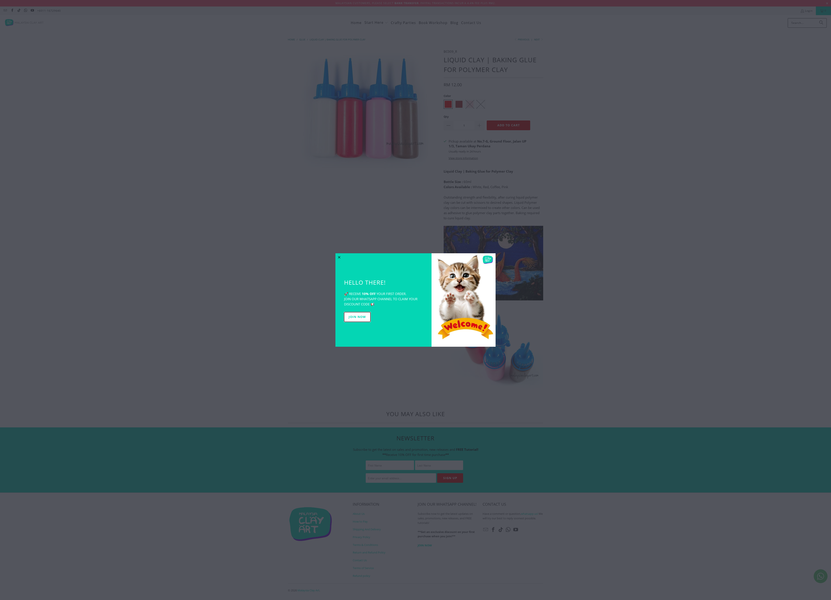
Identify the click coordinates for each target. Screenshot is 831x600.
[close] (339, 257)
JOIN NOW (357, 317)
